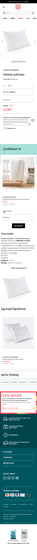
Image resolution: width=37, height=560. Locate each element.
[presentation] (2, 41)
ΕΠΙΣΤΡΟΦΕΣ (6, 504)
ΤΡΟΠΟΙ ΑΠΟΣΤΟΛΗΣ (23, 504)
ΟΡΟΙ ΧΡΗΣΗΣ (14, 504)
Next (34, 189)
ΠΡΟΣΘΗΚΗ (18, 226)
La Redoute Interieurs (11, 70)
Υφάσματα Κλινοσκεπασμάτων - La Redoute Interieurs (23, 382)
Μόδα (13, 18)
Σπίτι (5, 18)
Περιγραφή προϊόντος (10, 79)
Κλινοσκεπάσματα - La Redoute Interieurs (14, 382)
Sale (28, 18)
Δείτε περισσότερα (18, 268)
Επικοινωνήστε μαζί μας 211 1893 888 (18, 1)
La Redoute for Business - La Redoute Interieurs (5, 382)
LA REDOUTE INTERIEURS (10, 357)
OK (29, 124)
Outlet (20, 18)
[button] (4, 13)
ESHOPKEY (11, 518)
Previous (4, 190)
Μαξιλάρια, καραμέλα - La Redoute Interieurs (32, 382)
